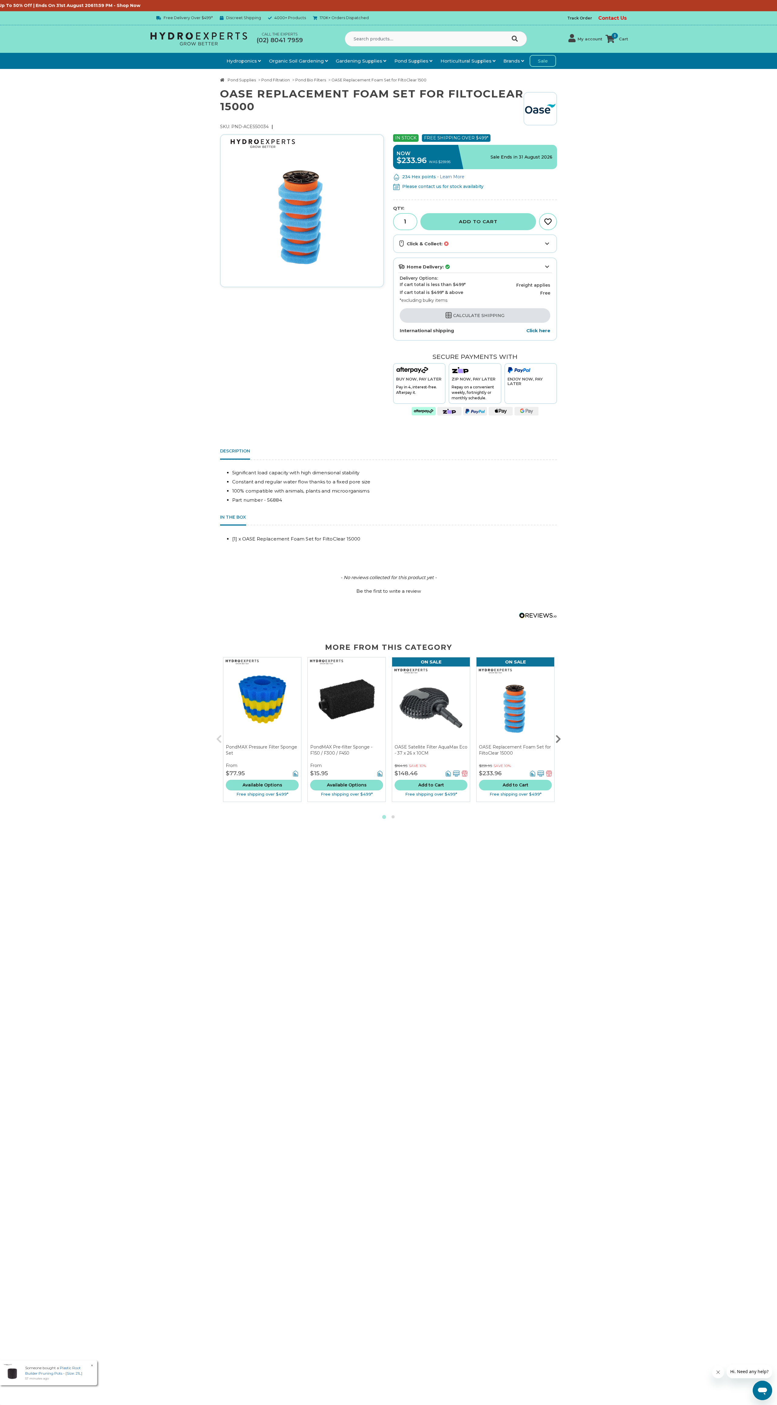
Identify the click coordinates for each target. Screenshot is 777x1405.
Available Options (262, 785)
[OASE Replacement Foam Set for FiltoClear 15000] (515, 705)
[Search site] (516, 39)
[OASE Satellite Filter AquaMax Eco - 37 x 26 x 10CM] (431, 705)
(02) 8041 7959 (279, 40)
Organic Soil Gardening (297, 61)
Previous (219, 738)
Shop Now (69, 5)
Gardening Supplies (359, 61)
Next (558, 738)
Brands (512, 61)
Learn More (452, 176)
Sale (543, 61)
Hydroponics (242, 61)
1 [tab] (384, 817)
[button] (585, 39)
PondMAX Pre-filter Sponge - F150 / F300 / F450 (341, 750)
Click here (538, 330)
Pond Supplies (411, 61)
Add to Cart (478, 221)
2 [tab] (393, 817)
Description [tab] (235, 451)
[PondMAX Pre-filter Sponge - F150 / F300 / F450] (346, 700)
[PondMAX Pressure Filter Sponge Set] (262, 700)
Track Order (579, 18)
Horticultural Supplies (466, 61)
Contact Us (612, 18)
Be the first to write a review (388, 591)
